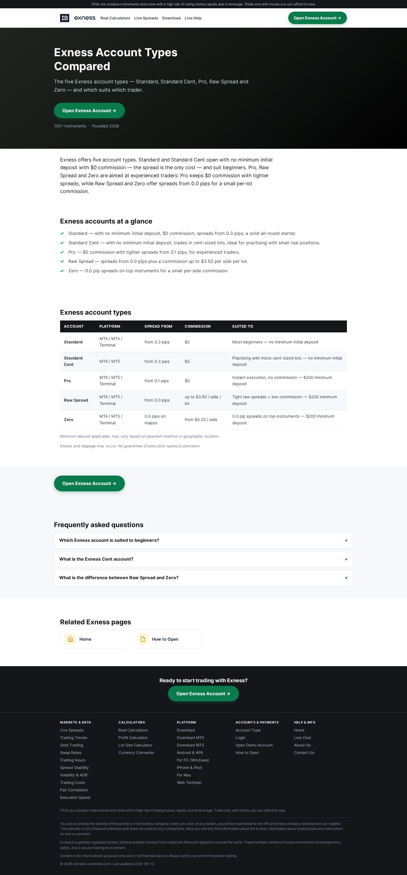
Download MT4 (190, 737)
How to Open (247, 752)
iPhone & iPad (189, 767)
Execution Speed (75, 797)
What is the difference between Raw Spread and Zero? (119, 577)
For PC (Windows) (193, 760)
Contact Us (304, 752)
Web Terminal (189, 782)
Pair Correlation (74, 790)
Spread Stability (74, 767)
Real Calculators (115, 18)
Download (171, 18)
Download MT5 (190, 745)
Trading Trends (73, 737)
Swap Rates (70, 752)
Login (240, 737)
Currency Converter (136, 752)
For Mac (184, 775)
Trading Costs (72, 782)
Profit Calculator (133, 737)
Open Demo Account (254, 745)
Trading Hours (72, 760)
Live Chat (302, 737)
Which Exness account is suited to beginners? (109, 540)
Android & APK (190, 752)
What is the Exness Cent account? (96, 559)
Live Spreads (146, 18)
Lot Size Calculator (135, 745)
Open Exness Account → (317, 18)
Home (299, 730)
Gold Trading (71, 745)
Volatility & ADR (73, 775)
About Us (302, 745)
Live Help (193, 18)
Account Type (248, 730)
